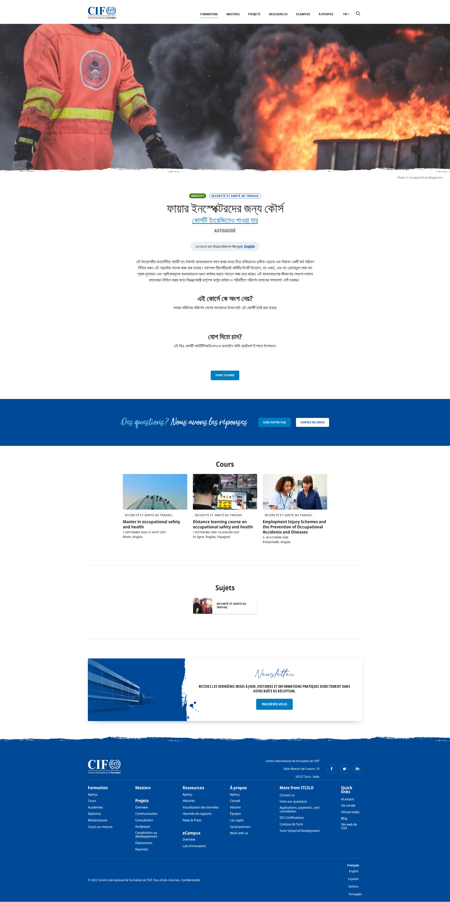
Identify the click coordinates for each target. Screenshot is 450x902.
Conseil (235, 800)
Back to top (439, 896)
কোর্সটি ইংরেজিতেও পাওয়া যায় (225, 220)
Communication (146, 813)
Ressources (278, 14)
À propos (326, 14)
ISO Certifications (292, 817)
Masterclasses (97, 820)
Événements (143, 843)
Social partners (240, 826)
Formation (209, 14)
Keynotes (141, 849)
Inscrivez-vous (274, 704)
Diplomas (94, 813)
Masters (233, 14)
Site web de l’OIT (349, 826)
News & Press (192, 820)
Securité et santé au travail (235, 196)
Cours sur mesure (100, 826)
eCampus (303, 14)
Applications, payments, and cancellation (299, 809)
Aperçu (93, 794)
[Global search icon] (358, 14)
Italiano (353, 886)
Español (353, 879)
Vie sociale (348, 805)
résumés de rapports (197, 813)
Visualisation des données (201, 807)
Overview (141, 807)
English (249, 246)
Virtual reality (350, 812)
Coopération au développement (146, 834)
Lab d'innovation (194, 846)
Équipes (235, 813)
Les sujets (237, 820)
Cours (92, 800)
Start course (225, 375)
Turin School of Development (300, 830)
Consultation (144, 820)
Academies (95, 807)
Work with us (239, 833)
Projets (254, 14)
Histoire (235, 807)
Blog (344, 818)
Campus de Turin (291, 824)
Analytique (142, 826)
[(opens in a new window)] (331, 769)
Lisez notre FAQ (274, 422)
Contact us (287, 795)
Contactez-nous (312, 422)
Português (355, 894)
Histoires (189, 800)
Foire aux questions (293, 801)
